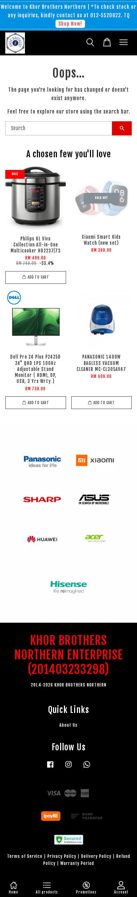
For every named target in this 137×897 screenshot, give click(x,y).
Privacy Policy (61, 856)
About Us (68, 725)
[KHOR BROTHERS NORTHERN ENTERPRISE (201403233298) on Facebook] (50, 767)
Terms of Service (25, 856)
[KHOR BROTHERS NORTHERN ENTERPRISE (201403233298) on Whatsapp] (87, 767)
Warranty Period (77, 863)
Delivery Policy (96, 856)
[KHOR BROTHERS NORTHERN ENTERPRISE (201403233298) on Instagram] (68, 767)
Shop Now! (70, 24)
